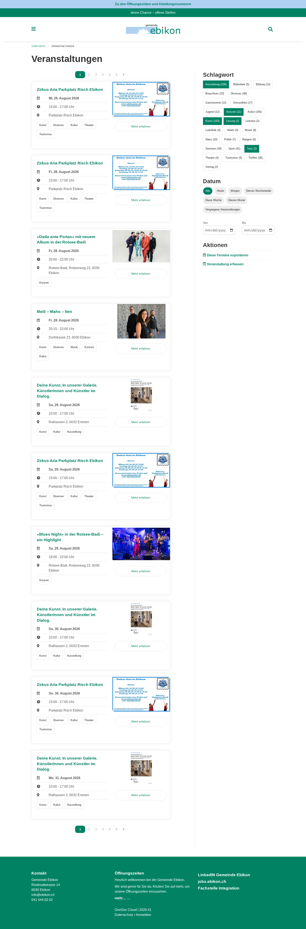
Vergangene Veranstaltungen (222, 209)
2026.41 (145, 910)
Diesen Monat (236, 200)
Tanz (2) (252, 148)
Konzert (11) (233, 111)
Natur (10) (211, 139)
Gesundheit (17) (242, 102)
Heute (220, 190)
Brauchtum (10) (214, 93)
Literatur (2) (252, 120)
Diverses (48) (239, 93)
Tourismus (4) (233, 157)
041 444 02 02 (42, 900)
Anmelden (143, 915)
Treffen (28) (255, 157)
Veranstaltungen (62, 46)
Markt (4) (232, 130)
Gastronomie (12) (215, 102)
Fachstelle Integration (218, 888)
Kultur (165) (255, 111)
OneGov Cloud (126, 910)
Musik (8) (250, 130)
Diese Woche (213, 200)
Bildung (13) (263, 84)
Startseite (38, 46)
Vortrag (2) (211, 166)
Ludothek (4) (212, 130)
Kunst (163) (212, 120)
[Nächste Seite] (124, 75)
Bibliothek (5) (241, 84)
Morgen (235, 190)
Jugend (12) (212, 111)
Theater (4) (212, 157)
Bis (244, 222)
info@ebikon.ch (43, 895)
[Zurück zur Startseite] (153, 29)
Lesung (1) (232, 120)
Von (205, 222)
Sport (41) (234, 148)
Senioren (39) (213, 148)
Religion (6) (249, 139)
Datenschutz (124, 915)
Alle (207, 190)
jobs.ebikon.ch (212, 881)
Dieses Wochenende (258, 190)
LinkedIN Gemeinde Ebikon (224, 875)
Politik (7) (230, 139)
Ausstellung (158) (215, 84)
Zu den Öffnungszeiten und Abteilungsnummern (153, 4)
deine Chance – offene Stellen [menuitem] (155, 12)
